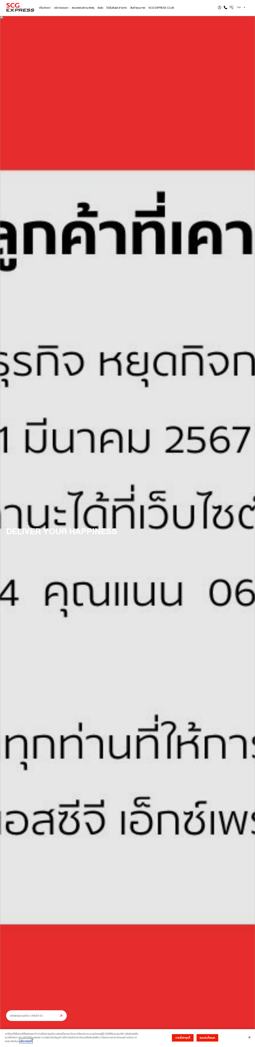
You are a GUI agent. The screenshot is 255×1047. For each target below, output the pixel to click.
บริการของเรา (61, 8)
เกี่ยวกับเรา (45, 8)
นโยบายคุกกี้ (26, 1041)
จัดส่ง (100, 8)
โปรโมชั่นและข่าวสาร (117, 8)
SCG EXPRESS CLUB (161, 8)
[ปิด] (249, 1037)
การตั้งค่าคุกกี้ (182, 1038)
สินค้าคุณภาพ (137, 8)
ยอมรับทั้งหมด (207, 1038)
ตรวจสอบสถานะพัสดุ (83, 8)
